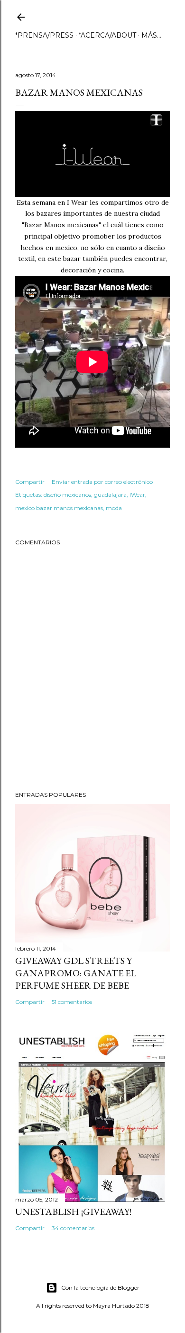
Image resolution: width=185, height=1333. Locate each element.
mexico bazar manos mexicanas (59, 507)
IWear (137, 494)
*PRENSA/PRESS (44, 35)
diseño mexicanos (67, 494)
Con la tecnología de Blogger (100, 1287)
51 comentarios (72, 1001)
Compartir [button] (30, 481)
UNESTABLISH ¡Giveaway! (73, 1211)
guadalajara (110, 494)
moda (114, 507)
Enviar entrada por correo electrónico (102, 481)
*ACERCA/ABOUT (107, 35)
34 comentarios (73, 1228)
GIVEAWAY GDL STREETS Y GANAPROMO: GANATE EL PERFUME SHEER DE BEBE (75, 973)
